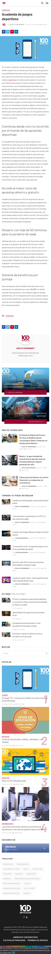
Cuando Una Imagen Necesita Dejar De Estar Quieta (30, 533)
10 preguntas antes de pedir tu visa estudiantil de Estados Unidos (26, 624)
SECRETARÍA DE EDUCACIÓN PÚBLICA (27, 878)
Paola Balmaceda (29, 468)
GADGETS (27, 893)
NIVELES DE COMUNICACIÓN (14, 781)
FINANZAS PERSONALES (11, 893)
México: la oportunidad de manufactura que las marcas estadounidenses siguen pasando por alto (32, 460)
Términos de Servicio (37, 940)
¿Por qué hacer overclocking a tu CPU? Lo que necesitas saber (29, 517)
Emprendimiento (7, 823)
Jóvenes (5, 695)
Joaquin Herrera (21, 538)
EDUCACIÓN (7, 874)
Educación (5, 736)
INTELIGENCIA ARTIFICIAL (11, 883)
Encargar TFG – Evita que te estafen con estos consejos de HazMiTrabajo (24, 699)
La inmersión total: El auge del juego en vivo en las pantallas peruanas (30, 547)
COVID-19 (27, 883)
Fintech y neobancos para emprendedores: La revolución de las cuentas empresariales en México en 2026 (29, 602)
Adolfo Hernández (17, 24)
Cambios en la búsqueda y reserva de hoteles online (30, 501)
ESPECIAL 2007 (37, 869)
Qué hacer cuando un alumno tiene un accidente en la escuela (27, 635)
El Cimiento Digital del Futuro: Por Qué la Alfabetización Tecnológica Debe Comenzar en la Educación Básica (33, 439)
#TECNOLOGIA (8, 864)
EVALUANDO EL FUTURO (11, 869)
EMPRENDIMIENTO (23, 864)
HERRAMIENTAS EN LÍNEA (11, 888)
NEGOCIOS (18, 874)
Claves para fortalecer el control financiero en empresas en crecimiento (33, 480)
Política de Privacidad (14, 940)
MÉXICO (25, 869)
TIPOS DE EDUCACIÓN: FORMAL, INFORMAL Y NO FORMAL (22, 740)
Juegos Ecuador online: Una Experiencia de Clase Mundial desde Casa (30, 579)
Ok (14, 953)
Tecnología (6, 10)
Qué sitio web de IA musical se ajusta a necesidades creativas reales (28, 563)
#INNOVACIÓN (31, 874)
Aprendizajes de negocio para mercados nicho (28, 613)
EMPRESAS (7, 878)
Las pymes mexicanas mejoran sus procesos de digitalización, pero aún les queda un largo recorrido (22, 828)
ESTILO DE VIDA (29, 888)
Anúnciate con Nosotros (25, 937)
